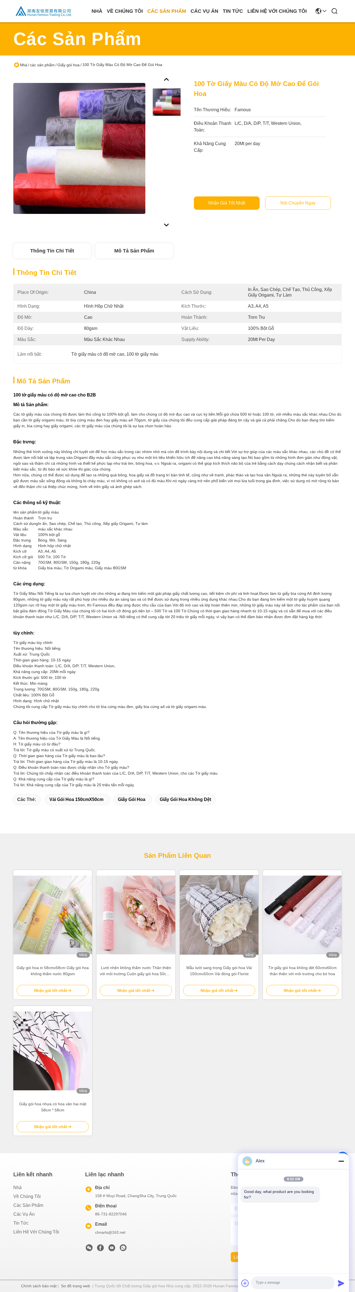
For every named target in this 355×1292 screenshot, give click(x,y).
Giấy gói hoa (68, 65)
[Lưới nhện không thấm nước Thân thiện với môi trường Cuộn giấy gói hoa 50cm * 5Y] (136, 915)
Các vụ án (204, 11)
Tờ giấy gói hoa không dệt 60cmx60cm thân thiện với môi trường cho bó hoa (302, 970)
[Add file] (245, 1283)
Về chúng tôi (125, 11)
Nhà (97, 11)
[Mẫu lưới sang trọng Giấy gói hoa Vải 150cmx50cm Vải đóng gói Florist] (219, 915)
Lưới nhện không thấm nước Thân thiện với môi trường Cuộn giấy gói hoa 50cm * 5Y (136, 971)
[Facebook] (100, 1249)
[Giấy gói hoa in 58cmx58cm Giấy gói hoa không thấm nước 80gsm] (52, 915)
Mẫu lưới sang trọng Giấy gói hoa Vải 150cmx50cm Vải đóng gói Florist (219, 970)
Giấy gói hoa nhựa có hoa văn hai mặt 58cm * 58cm (52, 1107)
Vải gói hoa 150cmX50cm (76, 799)
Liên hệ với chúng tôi (277, 11)
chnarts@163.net (110, 1232)
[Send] (341, 1283)
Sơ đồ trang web (75, 1286)
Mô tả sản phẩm (134, 251)
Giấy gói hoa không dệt (185, 799)
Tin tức (233, 11)
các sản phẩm (166, 11)
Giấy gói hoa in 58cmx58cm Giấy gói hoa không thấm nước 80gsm (53, 970)
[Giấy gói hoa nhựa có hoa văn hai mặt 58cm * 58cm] (52, 1051)
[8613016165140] (123, 1249)
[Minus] (341, 1161)
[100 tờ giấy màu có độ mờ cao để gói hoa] (79, 148)
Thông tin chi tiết (52, 251)
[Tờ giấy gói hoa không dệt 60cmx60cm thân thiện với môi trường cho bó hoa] (302, 915)
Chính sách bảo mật (39, 1286)
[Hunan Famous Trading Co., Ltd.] (43, 11)
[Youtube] (112, 1249)
